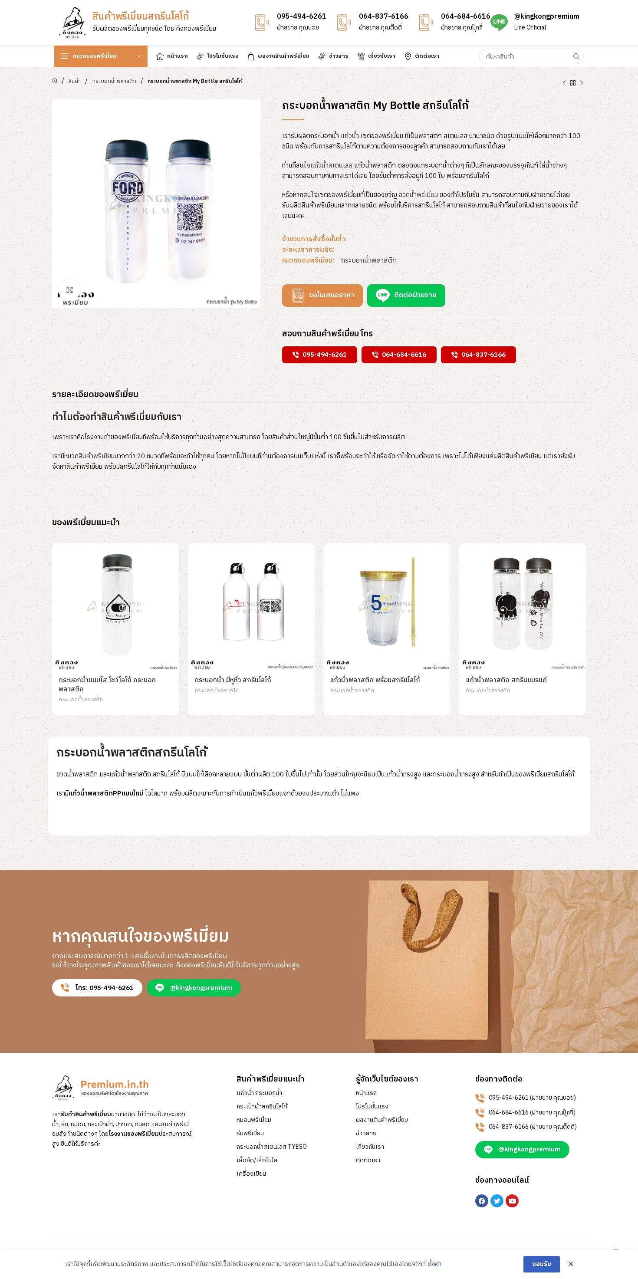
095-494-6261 (301, 17)
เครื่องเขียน (251, 1174)
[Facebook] (481, 1200)
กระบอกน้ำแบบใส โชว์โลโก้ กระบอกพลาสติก (107, 685)
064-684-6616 (465, 17)
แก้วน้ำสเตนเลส (331, 165)
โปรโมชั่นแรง (372, 1106)
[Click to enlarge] (69, 290)
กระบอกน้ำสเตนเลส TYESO (272, 1147)
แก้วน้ (350, 136)
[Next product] (581, 83)
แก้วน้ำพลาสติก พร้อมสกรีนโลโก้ (375, 680)
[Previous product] (564, 83)
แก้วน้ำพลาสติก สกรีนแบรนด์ (506, 680)
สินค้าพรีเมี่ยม (97, 456)
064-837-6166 (383, 17)
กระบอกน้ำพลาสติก (114, 81)
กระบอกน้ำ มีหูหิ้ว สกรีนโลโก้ (232, 680)
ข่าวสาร (366, 1133)
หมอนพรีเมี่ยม (254, 1120)
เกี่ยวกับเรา (370, 1147)
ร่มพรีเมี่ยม (250, 1133)
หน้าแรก (366, 1093)
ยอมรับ (541, 1264)
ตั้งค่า (435, 1264)
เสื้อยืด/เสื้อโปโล (257, 1160)
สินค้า (75, 81)
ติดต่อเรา (368, 1160)
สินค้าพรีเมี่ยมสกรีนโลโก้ (140, 17)
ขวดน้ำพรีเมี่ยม (418, 195)
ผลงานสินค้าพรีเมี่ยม (382, 1120)
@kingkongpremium (546, 17)
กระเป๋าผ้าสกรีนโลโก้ (262, 1106)
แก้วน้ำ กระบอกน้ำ (259, 1093)
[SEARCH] (576, 56)
